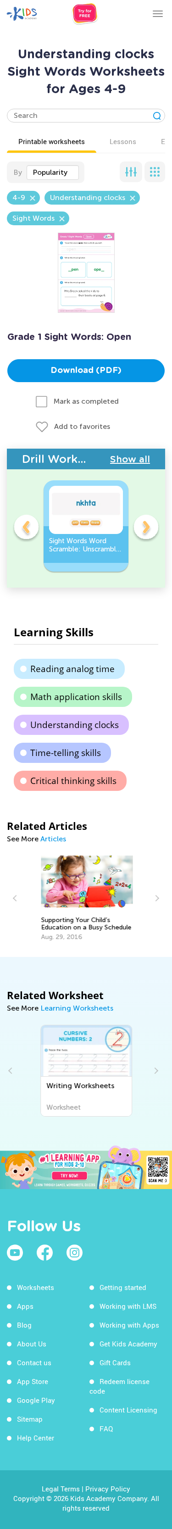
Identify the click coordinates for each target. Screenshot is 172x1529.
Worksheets (35, 1287)
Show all (130, 459)
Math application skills (76, 697)
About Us (31, 1343)
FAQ (106, 1428)
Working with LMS (128, 1306)
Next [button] (146, 528)
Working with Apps (129, 1324)
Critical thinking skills (73, 781)
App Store (32, 1381)
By (17, 172)
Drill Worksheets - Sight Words (66, 459)
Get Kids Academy (128, 1343)
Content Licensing (128, 1409)
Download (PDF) (86, 371)
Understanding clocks (74, 725)
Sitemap (30, 1418)
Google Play (36, 1400)
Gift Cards (115, 1362)
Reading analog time (72, 669)
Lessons (123, 141)
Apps (25, 1306)
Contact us (34, 1362)
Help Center (35, 1437)
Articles (53, 838)
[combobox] (53, 172)
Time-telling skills (65, 753)
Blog (24, 1324)
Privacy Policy (107, 1488)
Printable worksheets (51, 141)
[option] (86, 526)
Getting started (123, 1287)
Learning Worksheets (76, 1008)
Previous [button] (26, 528)
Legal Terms (61, 1488)
